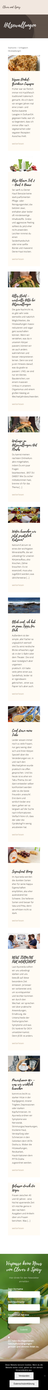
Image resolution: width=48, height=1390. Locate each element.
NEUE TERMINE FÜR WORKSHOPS (24, 959)
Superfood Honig (22, 871)
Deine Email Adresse (18, 1314)
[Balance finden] (24, 1056)
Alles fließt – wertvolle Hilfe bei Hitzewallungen (23, 300)
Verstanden (24, 1376)
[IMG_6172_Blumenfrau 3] (24, 272)
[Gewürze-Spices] (24, 707)
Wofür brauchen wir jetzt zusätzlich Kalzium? (24, 535)
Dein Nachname (16, 1301)
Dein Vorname (15, 1288)
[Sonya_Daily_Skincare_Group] (24, 157)
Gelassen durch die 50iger (23, 1188)
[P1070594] (24, 598)
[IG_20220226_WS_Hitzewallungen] (24, 417)
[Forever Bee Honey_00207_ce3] (24, 848)
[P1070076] (24, 508)
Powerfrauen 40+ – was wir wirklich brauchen (23, 1084)
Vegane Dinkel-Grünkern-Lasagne (23, 81)
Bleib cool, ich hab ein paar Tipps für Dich (23, 626)
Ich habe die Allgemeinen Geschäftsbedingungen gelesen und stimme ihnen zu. (23, 1343)
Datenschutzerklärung (24, 1384)
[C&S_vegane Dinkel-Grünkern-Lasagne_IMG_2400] (24, 56)
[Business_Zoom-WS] (24, 934)
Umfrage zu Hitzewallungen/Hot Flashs (24, 445)
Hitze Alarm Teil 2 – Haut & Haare (23, 182)
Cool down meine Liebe (22, 732)
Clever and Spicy (11, 7)
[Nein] (44, 1375)
